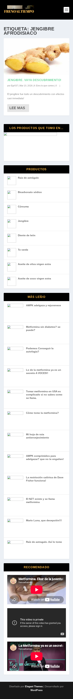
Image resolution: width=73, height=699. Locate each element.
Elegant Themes (34, 686)
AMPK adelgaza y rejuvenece (43, 305)
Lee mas (17, 108)
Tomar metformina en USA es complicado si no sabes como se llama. (44, 394)
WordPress (36, 690)
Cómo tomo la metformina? (42, 412)
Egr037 (14, 85)
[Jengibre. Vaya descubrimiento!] (36, 56)
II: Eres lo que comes (44, 85)
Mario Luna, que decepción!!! (44, 520)
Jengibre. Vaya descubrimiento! (34, 80)
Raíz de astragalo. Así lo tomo (44, 541)
